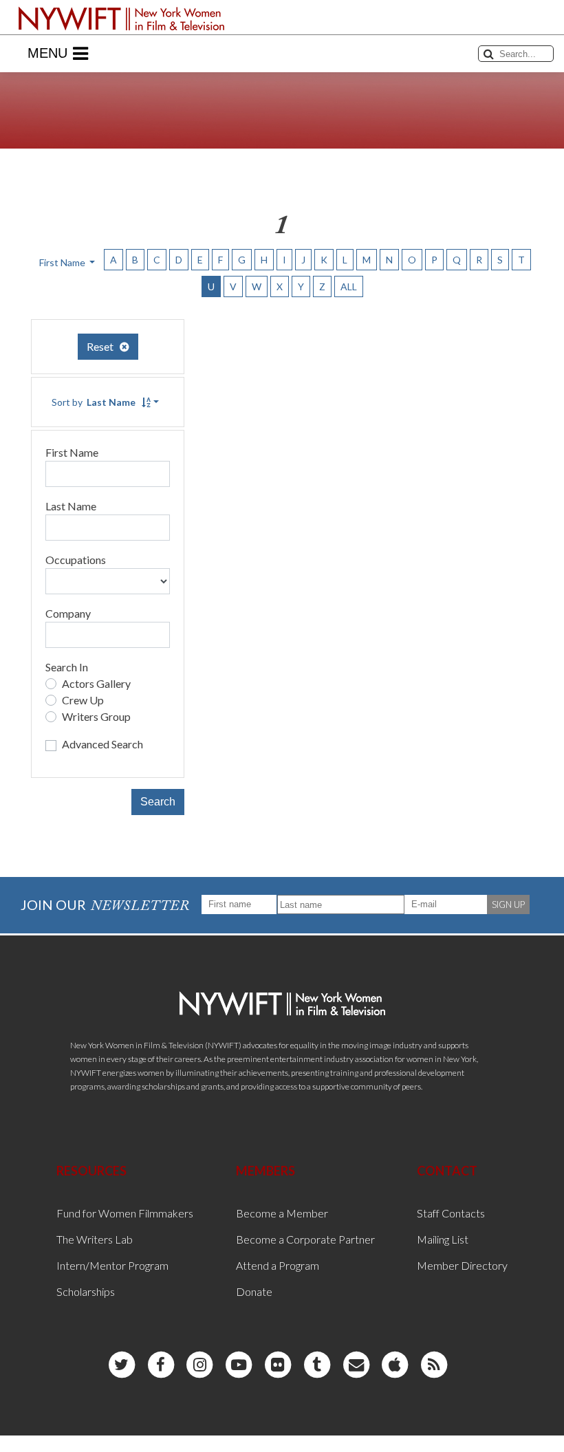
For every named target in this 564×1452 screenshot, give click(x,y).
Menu (47, 53)
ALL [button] (348, 286)
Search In (66, 666)
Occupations (75, 559)
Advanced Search (102, 743)
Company (68, 613)
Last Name (70, 505)
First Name (71, 452)
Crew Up (83, 699)
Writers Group (96, 716)
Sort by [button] (93, 402)
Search (157, 802)
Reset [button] (103, 346)
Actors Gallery (96, 683)
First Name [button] (63, 262)
